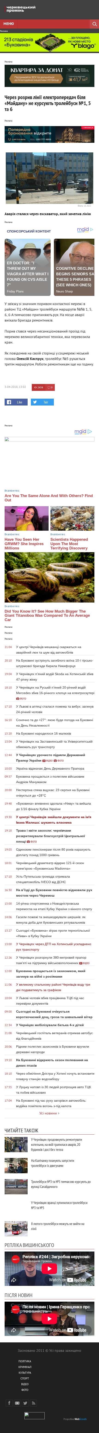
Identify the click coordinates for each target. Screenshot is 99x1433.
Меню (8, 24)
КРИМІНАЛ (24, 1367)
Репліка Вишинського (29, 1244)
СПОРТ (24, 1379)
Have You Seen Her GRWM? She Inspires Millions (24, 543)
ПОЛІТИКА (24, 1361)
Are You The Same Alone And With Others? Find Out (49, 498)
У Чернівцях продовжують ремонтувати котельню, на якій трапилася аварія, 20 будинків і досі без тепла (56, 1144)
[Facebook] (9, 1403)
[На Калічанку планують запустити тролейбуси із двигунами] (16, 1165)
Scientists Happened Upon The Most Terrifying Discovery (69, 543)
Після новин (18, 1295)
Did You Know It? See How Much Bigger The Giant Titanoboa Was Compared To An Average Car (47, 615)
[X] (25, 1403)
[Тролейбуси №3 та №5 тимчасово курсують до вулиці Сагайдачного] (16, 1186)
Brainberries (12, 490)
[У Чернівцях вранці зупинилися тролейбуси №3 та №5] (16, 1207)
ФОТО (24, 1390)
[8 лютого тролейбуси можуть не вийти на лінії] (16, 1228)
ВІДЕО (25, 1384)
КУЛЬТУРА (25, 1373)
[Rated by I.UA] (34, 1418)
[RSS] (33, 1403)
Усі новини (48, 1113)
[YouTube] (17, 1403)
